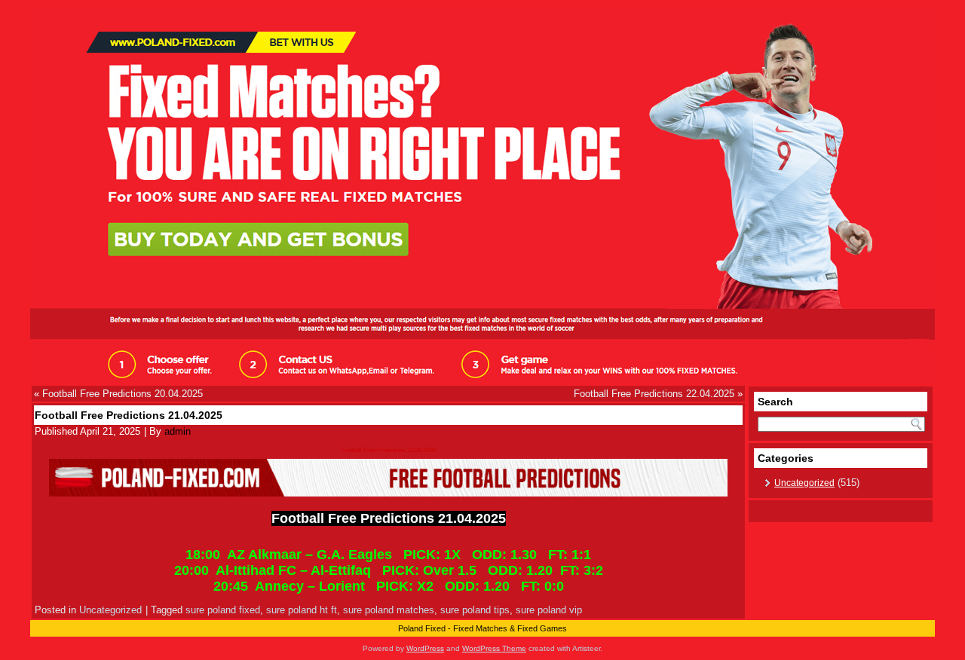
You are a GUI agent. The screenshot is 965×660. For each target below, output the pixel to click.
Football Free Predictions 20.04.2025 (122, 393)
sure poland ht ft (301, 610)
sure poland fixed (222, 610)
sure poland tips (475, 610)
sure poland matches (388, 610)
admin (177, 431)
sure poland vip (549, 610)
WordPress (425, 648)
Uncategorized (110, 610)
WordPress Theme (494, 648)
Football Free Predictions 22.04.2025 (654, 393)
